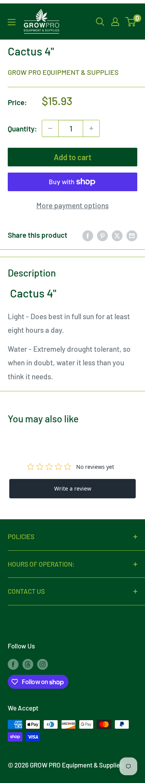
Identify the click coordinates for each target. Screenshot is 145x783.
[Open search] (100, 21)
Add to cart (72, 157)
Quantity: (22, 128)
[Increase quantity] (91, 128)
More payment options (72, 205)
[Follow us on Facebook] (13, 663)
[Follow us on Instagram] (42, 663)
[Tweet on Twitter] (117, 235)
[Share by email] (131, 235)
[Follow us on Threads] (27, 663)
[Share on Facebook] (87, 235)
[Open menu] (11, 22)
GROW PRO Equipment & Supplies (63, 72)
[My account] (115, 21)
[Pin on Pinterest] (102, 235)
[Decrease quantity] (50, 128)
